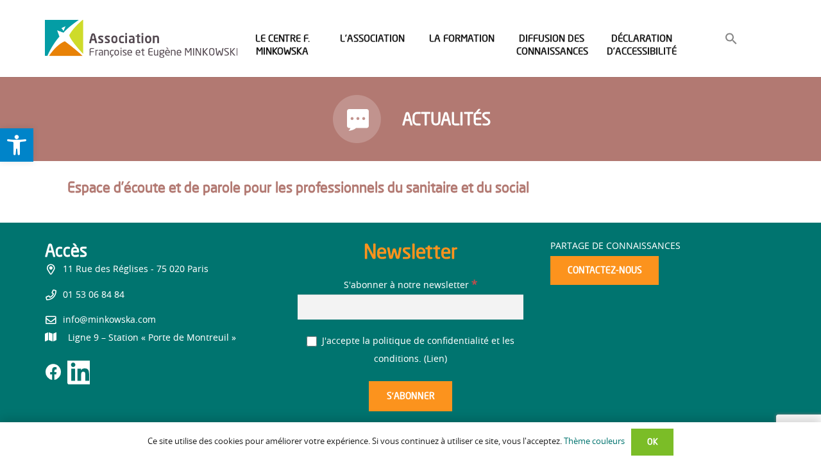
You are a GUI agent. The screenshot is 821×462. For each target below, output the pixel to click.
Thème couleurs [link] (594, 442)
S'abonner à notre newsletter (410, 285)
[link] (16, 145)
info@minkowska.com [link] (109, 320)
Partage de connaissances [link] (615, 246)
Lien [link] (435, 359)
